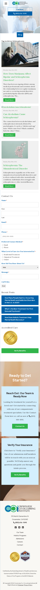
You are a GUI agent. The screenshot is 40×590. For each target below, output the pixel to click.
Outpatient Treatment (12, 257)
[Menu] (6, 3)
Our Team (20, 532)
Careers (20, 542)
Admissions (20, 539)
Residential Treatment (12, 255)
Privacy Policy (28, 585)
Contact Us (19, 426)
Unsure (6, 260)
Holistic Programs (20, 535)
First (3, 209)
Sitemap (20, 585)
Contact (20, 545)
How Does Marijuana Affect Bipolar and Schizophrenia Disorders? (17, 76)
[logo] (20, 3)
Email (6, 245)
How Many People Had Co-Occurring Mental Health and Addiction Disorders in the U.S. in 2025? (20, 300)
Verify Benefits (20, 351)
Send (3, 286)
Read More (9, 100)
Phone (6, 247)
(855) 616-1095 (21, 13)
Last (2, 217)
